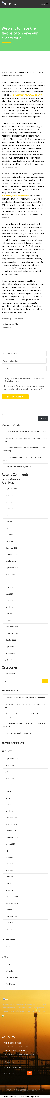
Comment (6, 328)
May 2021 (9, 594)
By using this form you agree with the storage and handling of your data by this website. (24, 387)
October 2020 (11, 640)
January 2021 (10, 620)
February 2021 (11, 614)
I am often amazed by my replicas (18, 467)
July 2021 (9, 581)
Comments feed (12, 977)
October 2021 (11, 561)
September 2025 (12, 489)
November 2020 (12, 633)
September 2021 (12, 568)
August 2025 (10, 495)
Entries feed (10, 971)
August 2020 (10, 653)
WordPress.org (11, 984)
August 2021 (10, 574)
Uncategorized (11, 674)
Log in (8, 964)
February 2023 (11, 522)
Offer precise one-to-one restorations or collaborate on (26, 431)
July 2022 (9, 528)
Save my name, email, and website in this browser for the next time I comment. (24, 379)
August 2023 (10, 508)
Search (4, 414)
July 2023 (9, 515)
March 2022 (10, 541)
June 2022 (9, 535)
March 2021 (10, 607)
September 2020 (12, 646)
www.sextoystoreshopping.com (15, 195)
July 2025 (9, 502)
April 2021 (9, 600)
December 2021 (12, 548)
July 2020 (9, 660)
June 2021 (9, 587)
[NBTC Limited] (20, 4)
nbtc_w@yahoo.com (17, 1050)
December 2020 (12, 627)
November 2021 (12, 554)
